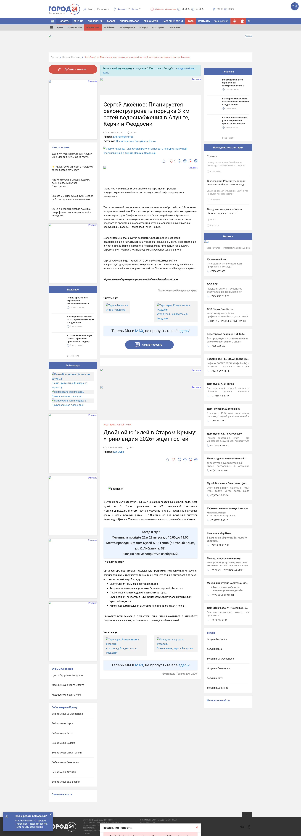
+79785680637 (217, 346)
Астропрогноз (158, 27)
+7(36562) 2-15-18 (219, 495)
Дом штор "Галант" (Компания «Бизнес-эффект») (236, 607)
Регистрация (103, 9)
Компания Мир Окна (219, 533)
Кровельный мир (217, 259)
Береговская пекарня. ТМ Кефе (226, 334)
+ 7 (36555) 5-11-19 (220, 395)
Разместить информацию (236, 248)
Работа (111, 21)
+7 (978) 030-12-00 (219, 545)
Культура (118, 451)
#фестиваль (109, 425)
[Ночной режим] (297, 6)
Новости (64, 21)
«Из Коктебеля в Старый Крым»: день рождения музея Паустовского (71, 183)
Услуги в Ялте (215, 678)
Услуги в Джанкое (217, 687)
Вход (90, 9)
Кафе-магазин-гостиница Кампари (227, 508)
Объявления (95, 21)
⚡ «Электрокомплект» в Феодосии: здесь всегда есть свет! (73, 168)
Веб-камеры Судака (63, 742)
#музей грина (123, 425)
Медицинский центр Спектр (68, 684)
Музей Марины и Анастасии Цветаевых (230, 483)
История (144, 27)
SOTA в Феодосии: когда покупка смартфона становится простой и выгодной (71, 212)
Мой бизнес (109, 27)
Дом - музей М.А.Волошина (223, 408)
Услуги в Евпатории (218, 668)
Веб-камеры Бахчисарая (66, 781)
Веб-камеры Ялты (62, 733)
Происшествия (75, 27)
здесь (184, 331)
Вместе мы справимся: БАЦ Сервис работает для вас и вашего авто (72, 197)
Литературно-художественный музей (229, 458)
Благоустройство (123, 136)
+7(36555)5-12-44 (219, 470)
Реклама (248, 36)
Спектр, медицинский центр (223, 558)
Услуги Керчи (214, 648)
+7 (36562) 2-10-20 (219, 296)
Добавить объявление (165, 9)
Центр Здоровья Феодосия (67, 675)
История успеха (127, 27)
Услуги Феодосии (217, 639)
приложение (221, 21)
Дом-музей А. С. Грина (220, 383)
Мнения (78, 21)
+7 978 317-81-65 (218, 620)
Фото (190, 21)
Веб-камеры (151, 21)
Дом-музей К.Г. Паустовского (224, 433)
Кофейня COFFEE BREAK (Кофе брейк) (229, 358)
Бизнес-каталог (129, 21)
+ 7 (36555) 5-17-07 (220, 445)
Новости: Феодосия (71, 57)
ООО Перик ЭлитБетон (220, 309)
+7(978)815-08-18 (219, 520)
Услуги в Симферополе (220, 658)
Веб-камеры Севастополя (67, 752)
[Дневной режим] (293, 6)
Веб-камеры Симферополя (67, 713)
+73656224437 (217, 420)
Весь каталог (213, 248)
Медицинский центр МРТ (66, 694)
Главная (54, 57)
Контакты (204, 21)
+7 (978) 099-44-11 (219, 371)
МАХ (139, 331)
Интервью (175, 27)
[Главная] (52, 21)
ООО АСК (212, 284)
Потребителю (92, 27)
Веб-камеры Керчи (63, 723)
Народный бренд (173, 21)
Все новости (73, 356)
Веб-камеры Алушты (64, 772)
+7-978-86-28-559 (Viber (222, 595)
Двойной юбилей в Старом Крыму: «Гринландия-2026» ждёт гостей (72, 155)
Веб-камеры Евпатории (65, 762)
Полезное (73, 289)
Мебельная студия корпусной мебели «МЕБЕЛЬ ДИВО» (239, 583)
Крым (60, 27)
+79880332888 (217, 271)
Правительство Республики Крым (136, 141)
